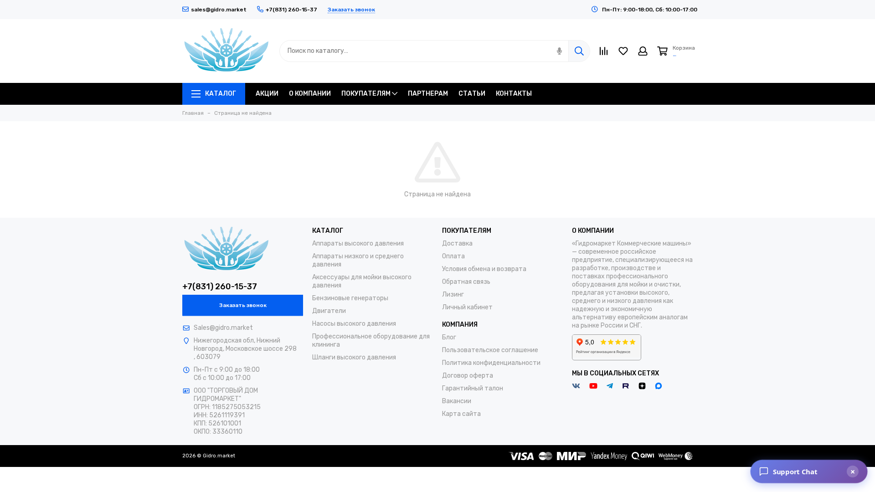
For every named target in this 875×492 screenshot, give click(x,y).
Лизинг (453, 294)
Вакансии (456, 401)
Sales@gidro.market (223, 328)
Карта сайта (461, 414)
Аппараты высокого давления (358, 243)
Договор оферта (467, 375)
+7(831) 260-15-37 (219, 287)
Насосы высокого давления (354, 324)
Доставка (457, 243)
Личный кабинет (467, 307)
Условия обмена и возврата (484, 269)
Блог (449, 337)
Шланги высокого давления (354, 357)
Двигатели (329, 311)
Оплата (453, 256)
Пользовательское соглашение (490, 350)
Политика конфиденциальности (491, 363)
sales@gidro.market (219, 9)
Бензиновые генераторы (350, 298)
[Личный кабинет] (643, 51)
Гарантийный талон (472, 388)
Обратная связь (466, 282)
